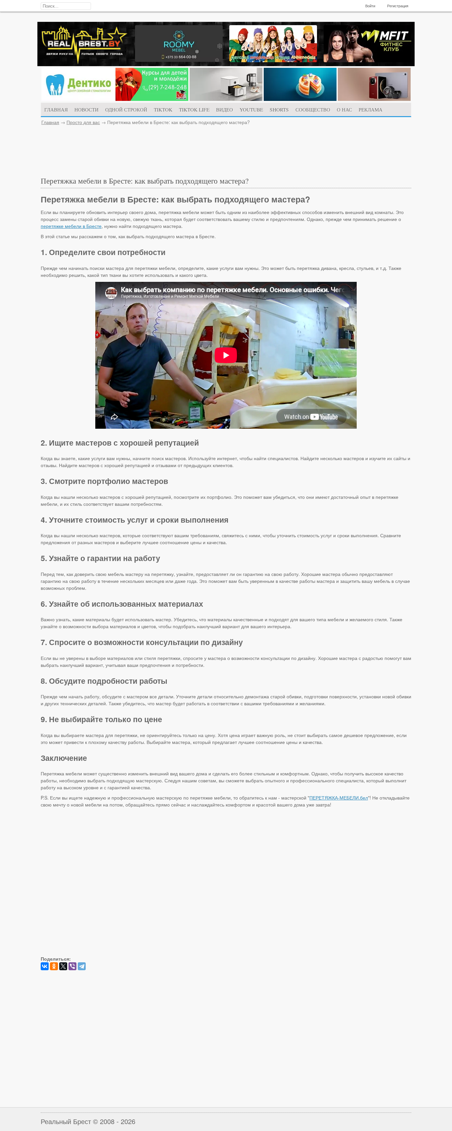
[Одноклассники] (54, 966)
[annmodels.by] (273, 60)
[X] (63, 966)
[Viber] (72, 966)
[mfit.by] (367, 60)
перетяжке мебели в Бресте (71, 226)
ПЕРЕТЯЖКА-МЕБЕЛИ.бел (338, 797)
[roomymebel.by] (179, 60)
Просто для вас (83, 122)
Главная (50, 122)
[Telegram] (82, 966)
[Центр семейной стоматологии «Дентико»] (78, 99)
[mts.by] (226, 99)
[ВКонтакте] (45, 966)
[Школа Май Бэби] (152, 99)
